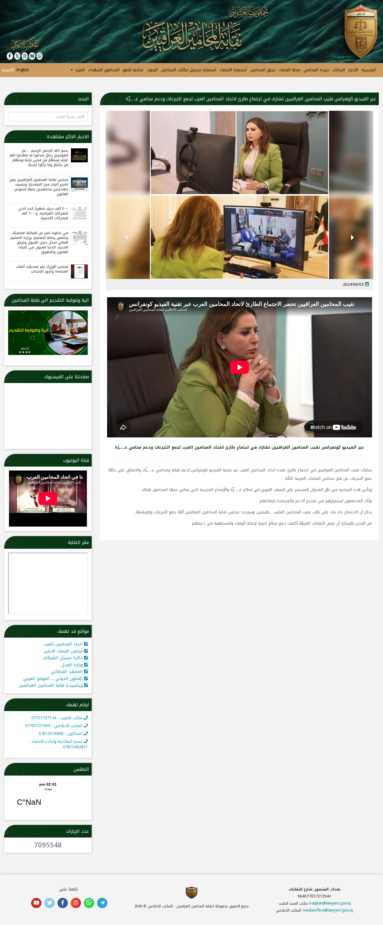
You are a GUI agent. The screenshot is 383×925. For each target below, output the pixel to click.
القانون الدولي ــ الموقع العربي (53, 678)
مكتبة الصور (133, 70)
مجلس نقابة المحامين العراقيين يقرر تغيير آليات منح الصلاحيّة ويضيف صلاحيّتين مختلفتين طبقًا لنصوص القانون (39, 187)
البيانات (339, 70)
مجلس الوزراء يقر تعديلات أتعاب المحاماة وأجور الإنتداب (42, 269)
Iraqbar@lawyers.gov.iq (330, 903)
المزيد (79, 70)
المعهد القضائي (67, 671)
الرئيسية (368, 70)
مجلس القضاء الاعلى (64, 651)
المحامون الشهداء (103, 70)
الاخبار (353, 70)
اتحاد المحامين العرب (64, 644)
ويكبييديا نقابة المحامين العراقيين (51, 685)
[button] (352, 245)
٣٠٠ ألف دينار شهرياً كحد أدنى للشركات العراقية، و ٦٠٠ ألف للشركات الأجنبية (43, 213)
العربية (7, 70)
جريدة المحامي (316, 70)
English (22, 70)
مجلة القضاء (289, 70)
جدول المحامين (263, 70)
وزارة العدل (72, 665)
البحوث (152, 70)
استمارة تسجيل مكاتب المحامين (188, 70)
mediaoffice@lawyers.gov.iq (328, 910)
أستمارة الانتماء (233, 70)
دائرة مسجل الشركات (63, 658)
